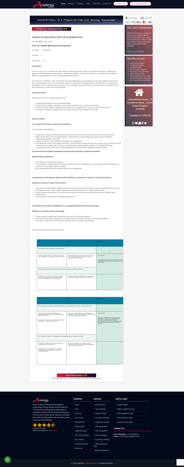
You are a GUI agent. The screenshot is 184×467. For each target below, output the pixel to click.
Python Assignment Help (125, 409)
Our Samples (79, 439)
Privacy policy (80, 426)
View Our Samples (135, 51)
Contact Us (107, 3)
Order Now (96, 3)
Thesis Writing (100, 409)
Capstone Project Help (125, 422)
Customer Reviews (81, 444)
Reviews (54, 430)
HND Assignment (101, 431)
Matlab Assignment (102, 450)
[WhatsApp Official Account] (7, 459)
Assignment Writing (102, 422)
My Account (120, 4)
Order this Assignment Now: (52, 29)
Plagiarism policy (81, 431)
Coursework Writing (102, 418)
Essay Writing (100, 405)
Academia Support (91, 463)
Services (71, 3)
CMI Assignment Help (124, 418)
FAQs (88, 3)
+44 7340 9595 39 (141, 4)
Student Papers (122, 405)
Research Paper (100, 413)
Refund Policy (80, 422)
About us (78, 413)
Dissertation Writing (102, 439)
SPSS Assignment (101, 435)
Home (63, 3)
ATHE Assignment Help (125, 413)
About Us (80, 3)
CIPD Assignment (101, 426)
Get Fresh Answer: (76, 375)
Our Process (79, 418)
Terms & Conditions (82, 435)
